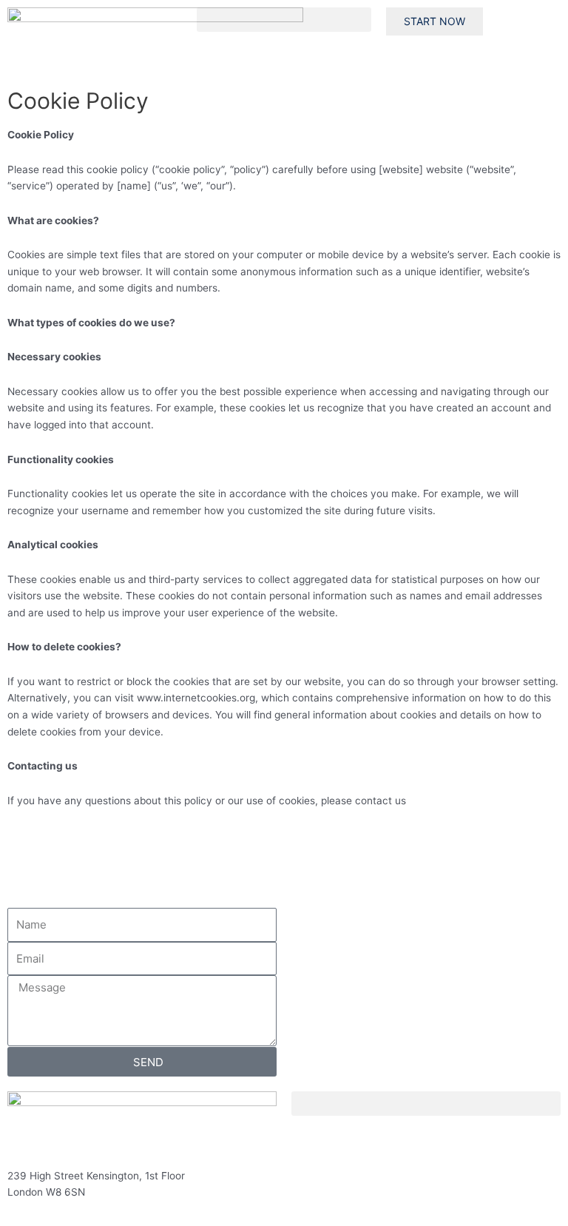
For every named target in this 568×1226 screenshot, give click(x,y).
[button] (284, 19)
